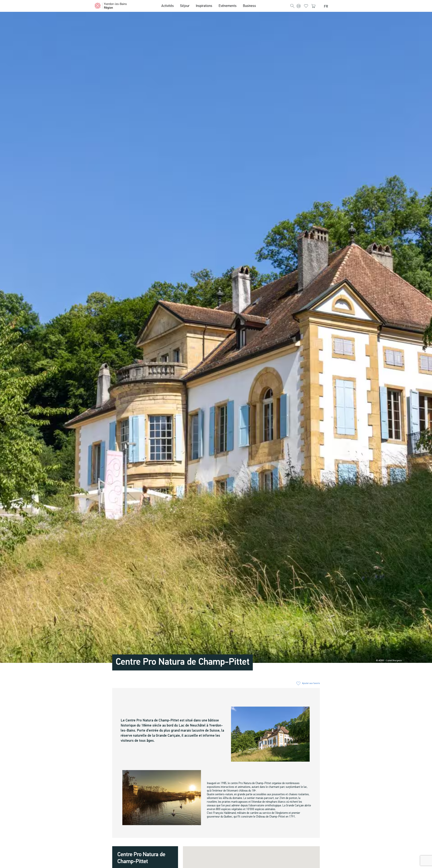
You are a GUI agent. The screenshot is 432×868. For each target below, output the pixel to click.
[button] (292, 6)
